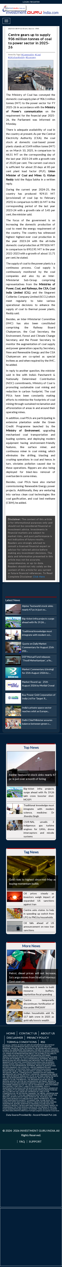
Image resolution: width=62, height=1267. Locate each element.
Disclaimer (15, 1037)
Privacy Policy (38, 1037)
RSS (43, 1042)
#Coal (38, 54)
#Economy (31, 57)
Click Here (39, 576)
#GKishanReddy (16, 57)
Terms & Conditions (22, 1042)
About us (48, 1033)
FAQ (22, 1141)
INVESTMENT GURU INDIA (37, 1130)
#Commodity (28, 54)
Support (35, 1141)
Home (10, 1033)
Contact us (28, 1033)
